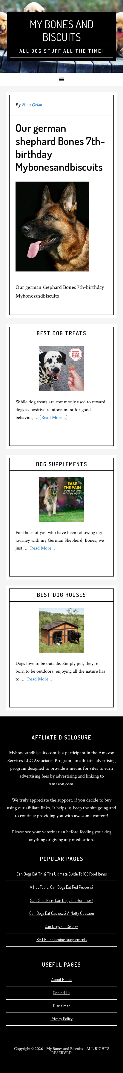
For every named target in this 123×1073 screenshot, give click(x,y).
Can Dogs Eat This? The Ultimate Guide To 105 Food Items (61, 873)
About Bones (61, 979)
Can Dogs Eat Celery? (61, 926)
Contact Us (61, 992)
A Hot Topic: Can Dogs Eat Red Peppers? (61, 887)
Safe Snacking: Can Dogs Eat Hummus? (61, 900)
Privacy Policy (61, 1018)
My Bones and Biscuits (61, 30)
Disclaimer (61, 1005)
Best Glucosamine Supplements (61, 939)
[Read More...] (53, 417)
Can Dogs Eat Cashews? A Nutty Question (61, 913)
